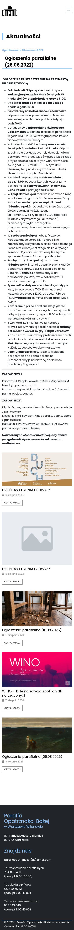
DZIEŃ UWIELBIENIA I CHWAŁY (26, 490)
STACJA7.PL (28, 926)
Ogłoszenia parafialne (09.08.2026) (32, 757)
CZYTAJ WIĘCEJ (12, 502)
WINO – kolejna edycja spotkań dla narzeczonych (32, 693)
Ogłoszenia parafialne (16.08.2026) (31, 630)
